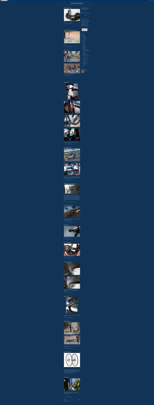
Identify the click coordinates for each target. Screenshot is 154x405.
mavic (69, 348)
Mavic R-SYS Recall (85, 63)
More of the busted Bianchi (68, 205)
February (84, 47)
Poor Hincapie (66, 50)
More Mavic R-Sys (67, 321)
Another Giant (66, 296)
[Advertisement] (68, 27)
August (84, 41)
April (83, 45)
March (83, 46)
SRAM (72, 23)
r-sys (70, 348)
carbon (67, 23)
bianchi (67, 221)
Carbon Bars (66, 225)
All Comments (84, 30)
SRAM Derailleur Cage (85, 49)
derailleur (69, 23)
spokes (73, 348)
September (84, 40)
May (83, 44)
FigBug (86, 69)
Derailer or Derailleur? (67, 242)
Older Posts (78, 399)
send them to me (85, 9)
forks (73, 221)
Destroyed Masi (66, 82)
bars (66, 239)
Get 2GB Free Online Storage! (84, 19)
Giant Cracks (66, 377)
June (83, 43)
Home (72, 399)
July (83, 42)
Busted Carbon (77, 3)
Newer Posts (65, 399)
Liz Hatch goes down (67, 147)
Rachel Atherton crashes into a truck (70, 183)
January (84, 48)
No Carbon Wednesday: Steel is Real (70, 30)
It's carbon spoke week (85, 60)
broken (69, 221)
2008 (83, 66)
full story (66, 178)
